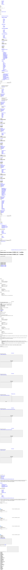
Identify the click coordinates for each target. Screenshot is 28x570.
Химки (1, 555)
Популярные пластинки (6, 77)
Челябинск (2, 562)
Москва (1, 552)
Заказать (2, 509)
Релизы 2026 (4, 78)
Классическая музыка (6, 75)
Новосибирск (2, 559)
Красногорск (2, 554)
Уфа (1, 565)
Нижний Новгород (2, 561)
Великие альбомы (5, 74)
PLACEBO (4, 53)
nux (3, 22)
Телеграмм (2, 95)
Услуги (3, 2)
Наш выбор (4, 76)
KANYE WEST (5, 58)
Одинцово (2, 556)
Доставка (3, 89)
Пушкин (1, 558)
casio (3, 25)
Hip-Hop (4, 65)
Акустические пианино (5, 28)
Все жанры (3, 70)
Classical (4, 67)
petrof (4, 31)
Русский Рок (4, 69)
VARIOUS (4, 52)
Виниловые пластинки (4, 49)
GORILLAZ (1, 310)
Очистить (8, 82)
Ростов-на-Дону (2, 564)
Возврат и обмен (4, 233)
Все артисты (3, 59)
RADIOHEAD (5, 55)
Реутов (1, 553)
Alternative (4, 63)
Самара (1, 569)
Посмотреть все (4, 112)
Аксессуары (3, 79)
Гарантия (3, 232)
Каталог (1, 223)
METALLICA (5, 54)
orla (3, 21)
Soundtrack (4, 66)
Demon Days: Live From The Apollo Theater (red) (9, 409)
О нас (2, 3)
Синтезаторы (3, 24)
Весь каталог (3, 100)
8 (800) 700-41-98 (3, 146)
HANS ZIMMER (5, 57)
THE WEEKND (5, 56)
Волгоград (2, 568)
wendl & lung (4, 32)
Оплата (3, 1)
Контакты (3, 92)
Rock (3, 62)
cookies (5, 544)
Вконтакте (2, 148)
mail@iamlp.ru (2, 94)
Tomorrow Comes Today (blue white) (7, 429)
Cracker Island (5, 374)
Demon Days (4, 354)
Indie (3, 64)
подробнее (3, 41)
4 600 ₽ (6, 401)
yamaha (4, 19)
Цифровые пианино (4, 17)
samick (4, 36)
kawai (4, 30)
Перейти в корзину (3, 537)
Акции (2, 91)
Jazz (3, 68)
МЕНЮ (1, 222)
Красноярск (2, 566)
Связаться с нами (3, 305)
